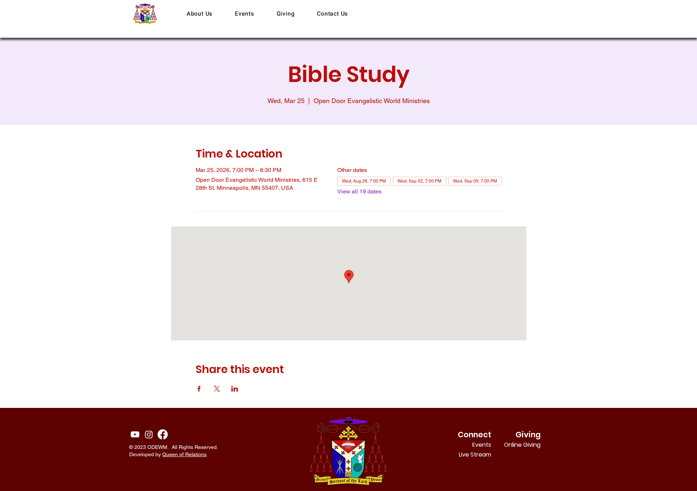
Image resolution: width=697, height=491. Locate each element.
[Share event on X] (216, 389)
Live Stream (475, 454)
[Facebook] (163, 434)
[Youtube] (135, 434)
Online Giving (531, 445)
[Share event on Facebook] (199, 389)
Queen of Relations (184, 454)
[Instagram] (149, 434)
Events (481, 445)
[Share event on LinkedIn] (234, 389)
